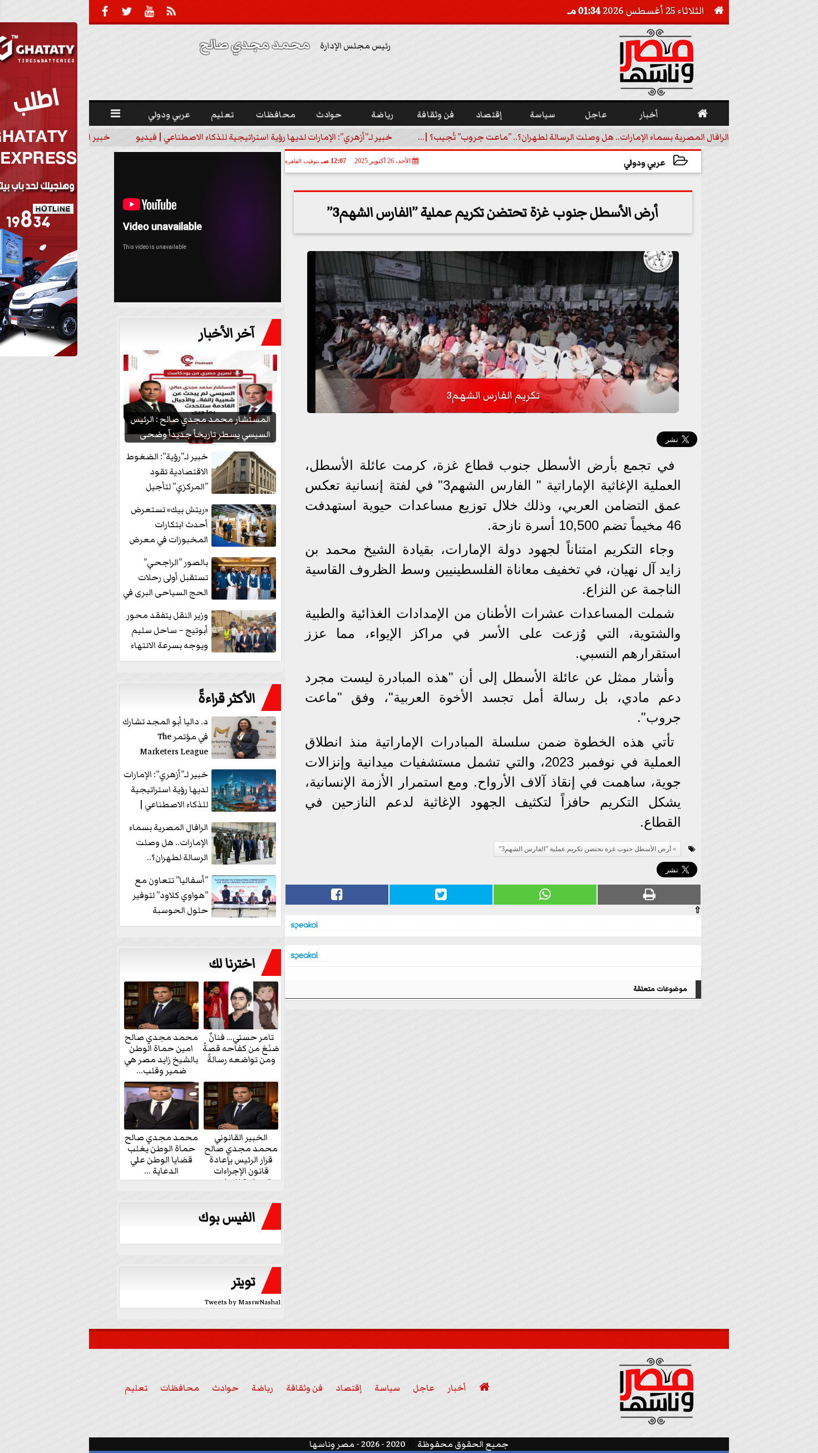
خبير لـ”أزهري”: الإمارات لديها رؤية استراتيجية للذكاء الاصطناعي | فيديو (264, 137)
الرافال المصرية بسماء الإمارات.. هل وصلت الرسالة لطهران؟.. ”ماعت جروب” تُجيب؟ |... (573, 137)
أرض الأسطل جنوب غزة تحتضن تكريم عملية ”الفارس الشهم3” (585, 849)
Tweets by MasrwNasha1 (243, 1302)
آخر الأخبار (227, 333)
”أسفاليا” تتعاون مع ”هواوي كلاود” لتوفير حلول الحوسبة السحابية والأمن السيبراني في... (205, 896)
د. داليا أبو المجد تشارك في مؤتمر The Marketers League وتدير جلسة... (165, 737)
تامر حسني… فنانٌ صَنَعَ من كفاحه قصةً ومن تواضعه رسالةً (241, 1047)
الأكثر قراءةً (226, 699)
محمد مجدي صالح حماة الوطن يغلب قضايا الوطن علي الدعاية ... (161, 1153)
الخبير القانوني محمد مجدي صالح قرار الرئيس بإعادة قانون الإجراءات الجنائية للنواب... (241, 1159)
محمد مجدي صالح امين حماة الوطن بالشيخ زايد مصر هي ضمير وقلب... (161, 1053)
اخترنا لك (232, 964)
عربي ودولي (644, 162)
